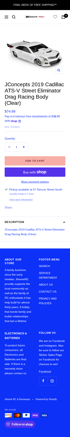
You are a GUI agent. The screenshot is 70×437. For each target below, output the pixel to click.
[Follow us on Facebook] (43, 380)
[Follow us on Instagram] (52, 380)
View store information (21, 199)
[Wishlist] (55, 17)
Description (14, 222)
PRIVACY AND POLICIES (48, 301)
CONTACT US (47, 291)
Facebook (45, 371)
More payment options (35, 181)
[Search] (14, 17)
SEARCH (44, 266)
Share (8, 207)
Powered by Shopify (46, 399)
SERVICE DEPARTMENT (48, 275)
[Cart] (63, 17)
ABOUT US (46, 284)
